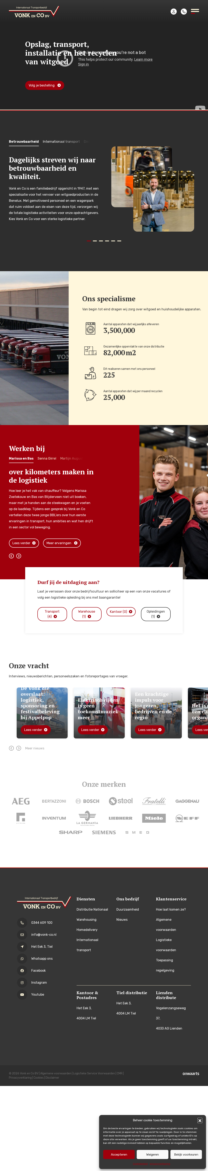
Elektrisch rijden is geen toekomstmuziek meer (41, 708)
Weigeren (152, 1154)
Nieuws (122, 920)
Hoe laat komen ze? (171, 909)
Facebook (38, 970)
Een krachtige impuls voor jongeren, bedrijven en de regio (96, 705)
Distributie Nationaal (92, 909)
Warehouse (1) (86, 614)
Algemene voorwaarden (55, 1073)
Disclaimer (52, 1077)
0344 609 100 (41, 923)
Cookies (39, 1077)
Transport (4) (52, 614)
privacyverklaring (160, 1163)
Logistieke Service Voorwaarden (94, 1073)
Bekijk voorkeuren (186, 1154)
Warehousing (86, 920)
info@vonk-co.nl (43, 935)
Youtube (37, 994)
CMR (119, 1073)
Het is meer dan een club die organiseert (153, 711)
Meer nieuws (34, 748)
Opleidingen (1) (156, 614)
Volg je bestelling (42, 85)
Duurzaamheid (127, 909)
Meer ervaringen (59, 543)
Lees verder (21, 543)
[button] (200, 1120)
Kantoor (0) (118, 612)
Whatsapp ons (42, 959)
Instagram (39, 982)
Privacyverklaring (20, 1077)
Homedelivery (87, 930)
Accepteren (119, 1154)
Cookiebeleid (140, 1163)
